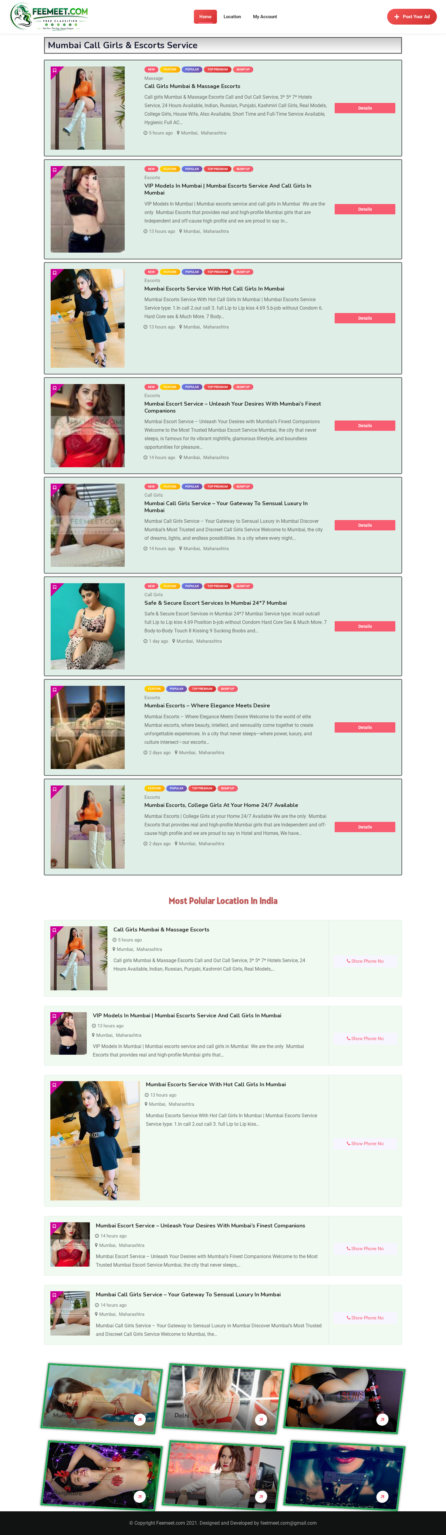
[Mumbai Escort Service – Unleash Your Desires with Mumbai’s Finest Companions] (88, 425)
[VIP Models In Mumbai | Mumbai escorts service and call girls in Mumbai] (88, 209)
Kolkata (306, 1415)
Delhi (182, 1415)
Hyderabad (190, 1493)
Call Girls (153, 495)
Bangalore (67, 1493)
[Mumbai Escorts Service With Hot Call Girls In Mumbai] (88, 318)
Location (232, 16)
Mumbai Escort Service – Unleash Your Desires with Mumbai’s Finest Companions (232, 407)
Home (205, 16)
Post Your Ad (416, 16)
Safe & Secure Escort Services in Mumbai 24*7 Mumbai (215, 603)
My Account (265, 16)
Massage (153, 78)
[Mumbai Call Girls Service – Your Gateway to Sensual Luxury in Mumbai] (88, 525)
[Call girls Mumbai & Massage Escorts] (88, 108)
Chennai (306, 1492)
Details (365, 108)
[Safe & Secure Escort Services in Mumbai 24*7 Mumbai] (88, 626)
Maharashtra (213, 133)
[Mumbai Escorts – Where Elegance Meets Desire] (88, 727)
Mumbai (189, 133)
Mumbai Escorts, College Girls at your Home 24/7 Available (221, 805)
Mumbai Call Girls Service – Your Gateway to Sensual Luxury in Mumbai (226, 507)
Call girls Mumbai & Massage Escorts (192, 86)
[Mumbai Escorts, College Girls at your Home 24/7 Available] (88, 827)
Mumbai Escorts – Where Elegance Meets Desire (207, 705)
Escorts (152, 177)
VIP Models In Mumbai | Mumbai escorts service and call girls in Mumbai (227, 189)
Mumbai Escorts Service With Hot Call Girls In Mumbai (214, 288)
